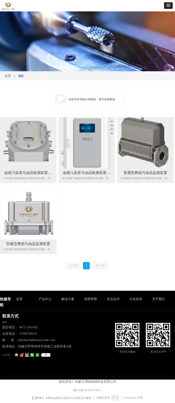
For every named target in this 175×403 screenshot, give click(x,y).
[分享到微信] (32, 355)
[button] (168, 5)
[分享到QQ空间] (16, 355)
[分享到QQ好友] (27, 355)
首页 (8, 76)
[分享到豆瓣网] (37, 355)
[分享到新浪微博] (22, 355)
